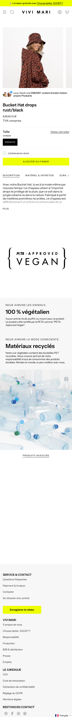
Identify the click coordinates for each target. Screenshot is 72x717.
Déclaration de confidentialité (19, 686)
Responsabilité (11, 637)
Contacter (8, 591)
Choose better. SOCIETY (16, 631)
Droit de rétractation (14, 680)
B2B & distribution (13, 649)
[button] (63, 715)
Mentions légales (12, 699)
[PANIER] (67, 12)
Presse (6, 655)
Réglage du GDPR (13, 693)
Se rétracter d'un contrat (16, 598)
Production (9, 643)
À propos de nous (12, 624)
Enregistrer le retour (22, 609)
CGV (5, 674)
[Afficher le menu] (4, 12)
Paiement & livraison (14, 585)
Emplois (7, 662)
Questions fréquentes (15, 579)
